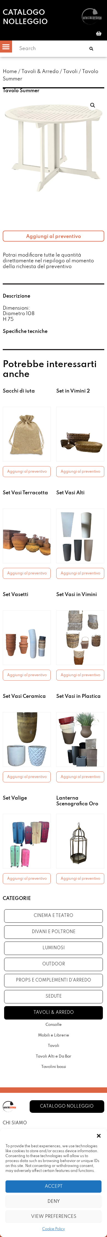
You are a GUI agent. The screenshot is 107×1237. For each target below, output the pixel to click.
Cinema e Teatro (53, 916)
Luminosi (54, 948)
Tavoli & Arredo (40, 71)
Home (10, 71)
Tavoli (70, 71)
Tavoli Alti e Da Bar (53, 1056)
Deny (53, 1201)
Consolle (54, 1025)
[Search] (91, 48)
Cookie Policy (53, 1229)
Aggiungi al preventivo (53, 236)
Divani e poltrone (53, 932)
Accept (54, 1186)
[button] (99, 1136)
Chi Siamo (15, 1123)
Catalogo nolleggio (25, 17)
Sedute (54, 996)
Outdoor (53, 964)
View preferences (53, 1216)
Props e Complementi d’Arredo (53, 980)
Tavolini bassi (53, 1067)
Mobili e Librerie (53, 1035)
